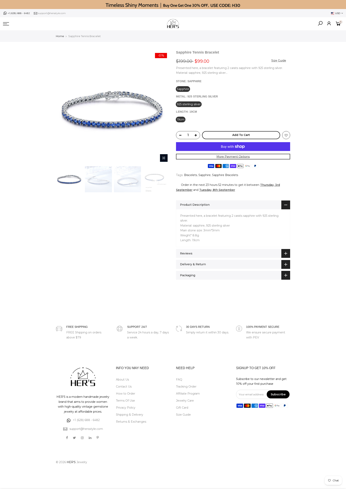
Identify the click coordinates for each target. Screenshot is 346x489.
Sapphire (204, 175)
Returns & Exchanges (131, 421)
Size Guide (278, 60)
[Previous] (63, 107)
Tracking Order (186, 386)
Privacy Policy (125, 407)
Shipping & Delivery (129, 414)
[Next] (163, 107)
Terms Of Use (125, 400)
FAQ (179, 379)
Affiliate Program (188, 393)
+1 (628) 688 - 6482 (19, 13)
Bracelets (190, 175)
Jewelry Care (185, 400)
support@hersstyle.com (52, 13)
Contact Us (124, 386)
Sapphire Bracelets (225, 175)
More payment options (233, 156)
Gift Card (182, 407)
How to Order (125, 393)
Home (60, 36)
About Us (122, 379)
